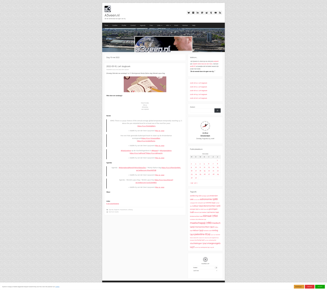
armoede (197, 199)
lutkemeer (202, 219)
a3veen (127, 69)
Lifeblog (130, 209)
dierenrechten (211, 206)
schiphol (201, 237)
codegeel (193, 203)
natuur (198, 230)
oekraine (208, 230)
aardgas (205, 196)
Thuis (106, 25)
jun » (196, 183)
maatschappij (201, 222)
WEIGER (309, 286)
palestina (202, 234)
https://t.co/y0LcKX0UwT (164, 180)
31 (196, 178)
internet (198, 212)
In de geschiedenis (112, 203)
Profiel (124, 25)
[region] (163, 286)
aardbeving (196, 196)
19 (204, 171)
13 (209, 167)
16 (191, 171)
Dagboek (116, 209)
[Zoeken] (217, 110)
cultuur (197, 206)
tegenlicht (215, 237)
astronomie (209, 199)
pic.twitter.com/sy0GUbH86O (146, 183)
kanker (206, 212)
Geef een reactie (114, 212)
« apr (191, 183)
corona (210, 203)
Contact (133, 25)
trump (201, 240)
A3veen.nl (112, 15)
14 (213, 167)
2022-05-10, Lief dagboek (118, 66)
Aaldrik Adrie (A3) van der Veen (202, 64)
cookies (57, 286)
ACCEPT (320, 286)
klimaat (210, 215)
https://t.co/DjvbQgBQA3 (146, 126)
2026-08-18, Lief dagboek (198, 98)
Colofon (114, 25)
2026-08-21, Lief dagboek (198, 87)
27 (209, 174)
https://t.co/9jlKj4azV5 (154, 153)
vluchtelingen (198, 243)
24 (196, 174)
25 (200, 174)
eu (201, 209)
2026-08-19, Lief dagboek (198, 94)
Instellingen (298, 286)
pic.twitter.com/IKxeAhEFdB (146, 170)
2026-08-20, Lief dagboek (198, 90)
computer (201, 203)
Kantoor (185, 25)
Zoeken (192, 107)
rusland (195, 237)
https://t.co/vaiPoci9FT (138, 153)
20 (209, 171)
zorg (212, 247)
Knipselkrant (123, 209)
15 (217, 167)
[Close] (325, 284)
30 (192, 178)
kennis (214, 212)
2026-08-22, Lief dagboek (198, 83)
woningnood (205, 247)
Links (159, 25)
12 (204, 167)
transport (193, 240)
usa (206, 240)
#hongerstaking (166, 150)
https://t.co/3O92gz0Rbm (151, 138)
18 (200, 171)
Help (193, 25)
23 (191, 174)
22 (218, 171)
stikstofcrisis (208, 237)
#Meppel (154, 150)
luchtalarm (194, 219)
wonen (197, 247)
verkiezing (212, 240)
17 (196, 171)
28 (213, 174)
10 (196, 167)
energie (194, 209)
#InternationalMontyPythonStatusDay (132, 168)
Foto (151, 25)
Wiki (167, 25)
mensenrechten (204, 227)
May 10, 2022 (159, 131)
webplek (216, 61)
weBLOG (193, 66)
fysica (206, 209)
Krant (176, 25)
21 (213, 171)
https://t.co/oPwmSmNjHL (171, 168)
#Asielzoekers (126, 150)
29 (218, 174)
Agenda (142, 25)
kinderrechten (196, 216)
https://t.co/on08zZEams (146, 141)
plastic (213, 234)
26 (204, 174)
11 (200, 167)
